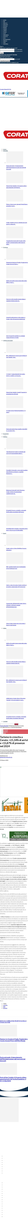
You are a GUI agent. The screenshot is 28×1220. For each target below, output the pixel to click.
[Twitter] (15, 762)
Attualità (5, 150)
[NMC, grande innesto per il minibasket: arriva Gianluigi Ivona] (14, 563)
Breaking (5, 731)
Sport (4, 533)
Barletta (5, 23)
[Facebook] (9, 762)
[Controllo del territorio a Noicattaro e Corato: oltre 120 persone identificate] (14, 314)
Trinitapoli (5, 43)
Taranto (5, 40)
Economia (6, 433)
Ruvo (4, 37)
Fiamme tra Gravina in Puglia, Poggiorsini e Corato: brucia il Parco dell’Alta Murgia (14, 1040)
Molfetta (5, 36)
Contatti (5, 721)
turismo (5, 1008)
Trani (4, 42)
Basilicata (5, 24)
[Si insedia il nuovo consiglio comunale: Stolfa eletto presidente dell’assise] (14, 507)
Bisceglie (5, 26)
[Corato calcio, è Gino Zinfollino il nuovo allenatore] (14, 545)
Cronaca (5, 247)
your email (17, 59)
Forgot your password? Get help (8, 54)
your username (18, 49)
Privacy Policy (3, 1147)
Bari (4, 21)
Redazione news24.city (6, 757)
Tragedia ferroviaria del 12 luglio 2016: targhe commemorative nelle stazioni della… (16, 242)
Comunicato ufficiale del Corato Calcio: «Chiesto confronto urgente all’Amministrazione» (16, 605)
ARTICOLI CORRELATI (6, 1021)
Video (4, 628)
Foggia (4, 31)
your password (18, 51)
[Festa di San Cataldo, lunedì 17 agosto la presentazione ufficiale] (14, 389)
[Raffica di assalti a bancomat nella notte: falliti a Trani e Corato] (14, 277)
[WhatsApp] (20, 762)
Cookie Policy (9, 1147)
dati (4, 1006)
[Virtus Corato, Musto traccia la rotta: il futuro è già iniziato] (14, 620)
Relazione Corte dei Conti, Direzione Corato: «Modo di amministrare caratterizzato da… (15, 492)
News (4, 733)
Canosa (5, 28)
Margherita (6, 34)
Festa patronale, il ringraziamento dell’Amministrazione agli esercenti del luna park (16, 167)
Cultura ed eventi (8, 340)
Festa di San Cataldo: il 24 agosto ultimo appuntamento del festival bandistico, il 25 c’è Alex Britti (13, 1079)
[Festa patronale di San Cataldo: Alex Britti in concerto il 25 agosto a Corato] (14, 426)
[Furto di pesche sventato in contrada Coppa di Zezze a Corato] (14, 332)
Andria (4, 20)
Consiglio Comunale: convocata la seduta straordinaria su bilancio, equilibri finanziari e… (16, 472)
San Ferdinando (6, 39)
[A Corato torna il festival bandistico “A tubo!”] (14, 407)
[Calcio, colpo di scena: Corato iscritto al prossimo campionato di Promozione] (14, 582)
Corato (5, 30)
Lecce (4, 33)
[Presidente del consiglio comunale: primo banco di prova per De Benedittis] (14, 525)
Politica (5, 436)
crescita (5, 1005)
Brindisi (5, 27)
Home (4, 149)
